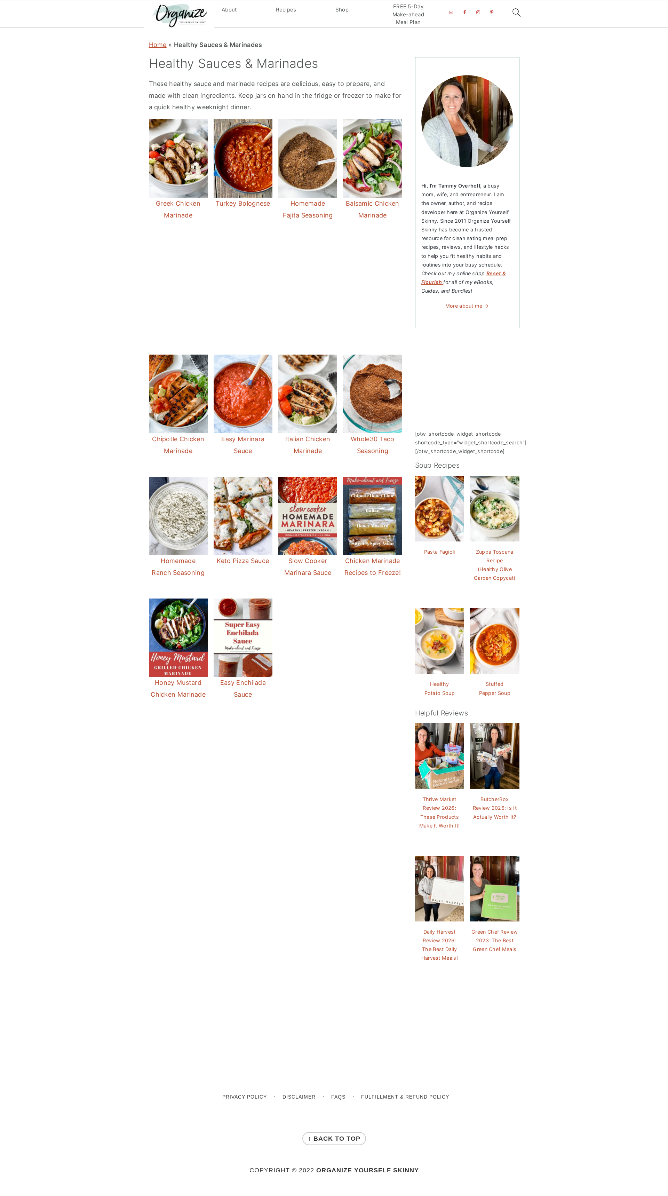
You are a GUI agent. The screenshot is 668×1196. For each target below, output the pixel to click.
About (229, 9)
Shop (342, 9)
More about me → (467, 306)
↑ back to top (334, 1138)
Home (158, 44)
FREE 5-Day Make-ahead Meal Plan (408, 14)
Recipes (286, 9)
